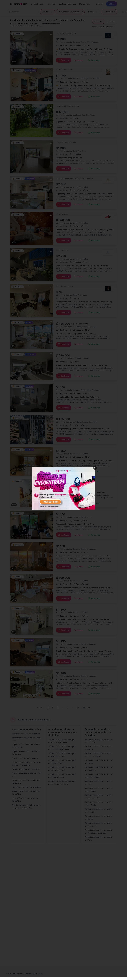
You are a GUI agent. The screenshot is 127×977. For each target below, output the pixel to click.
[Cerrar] (95, 468)
